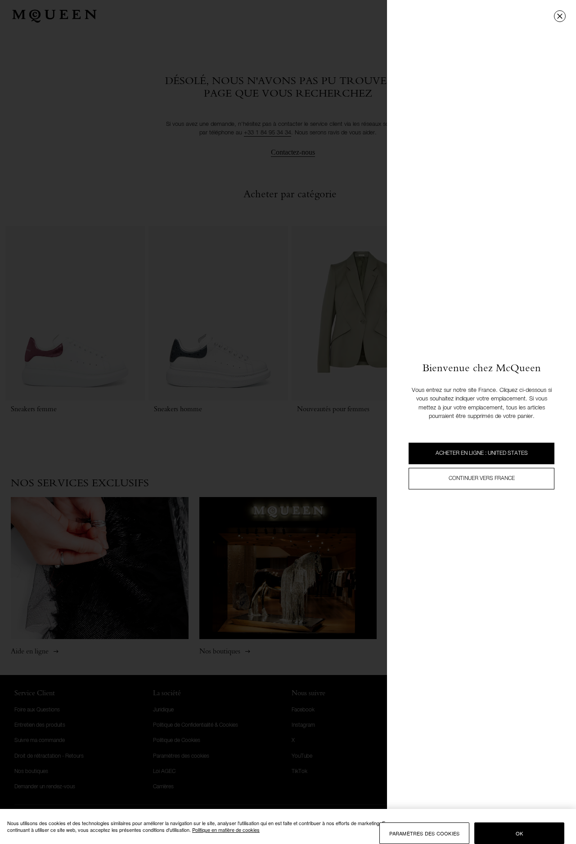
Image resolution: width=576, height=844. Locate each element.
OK (519, 833)
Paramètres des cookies (424, 833)
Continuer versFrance (482, 478)
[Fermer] (559, 16)
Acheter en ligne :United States (482, 453)
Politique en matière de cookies (226, 829)
